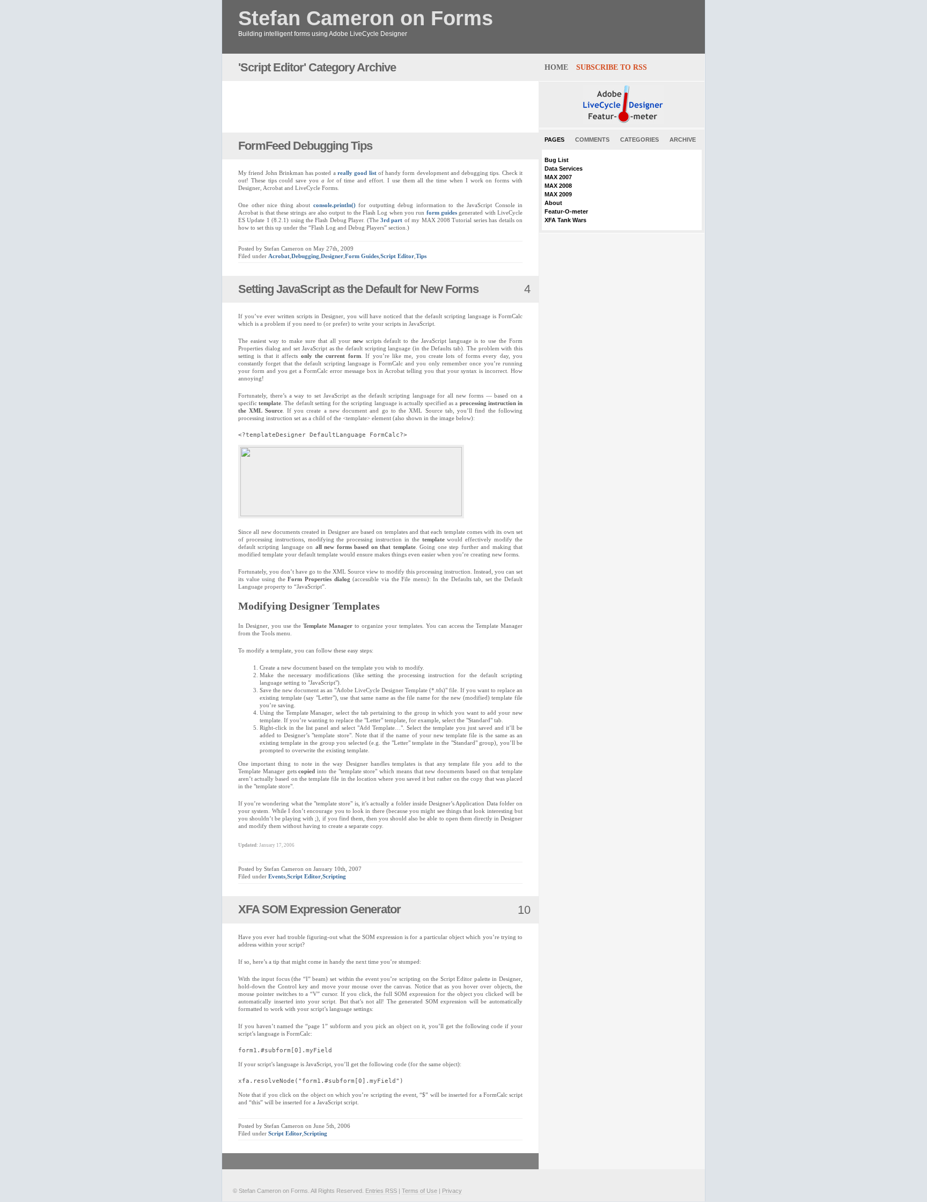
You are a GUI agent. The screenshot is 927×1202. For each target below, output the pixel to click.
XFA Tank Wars (565, 220)
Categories (639, 139)
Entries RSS (381, 1191)
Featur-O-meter (566, 211)
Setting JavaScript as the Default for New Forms (358, 289)
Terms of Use (419, 1191)
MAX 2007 (558, 177)
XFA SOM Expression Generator (319, 909)
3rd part (391, 220)
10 (524, 910)
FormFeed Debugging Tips (305, 145)
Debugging (305, 256)
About (553, 203)
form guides (441, 212)
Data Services (564, 168)
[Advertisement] (363, 107)
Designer (332, 256)
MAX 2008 (558, 185)
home (556, 67)
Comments (592, 139)
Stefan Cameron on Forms (365, 18)
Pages (554, 139)
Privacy (452, 1191)
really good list (357, 173)
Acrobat (279, 256)
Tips (421, 256)
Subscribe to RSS (611, 67)
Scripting (334, 876)
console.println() (334, 205)
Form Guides (362, 256)
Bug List (557, 160)
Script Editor (397, 256)
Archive (683, 139)
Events (276, 876)
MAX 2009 (558, 194)
